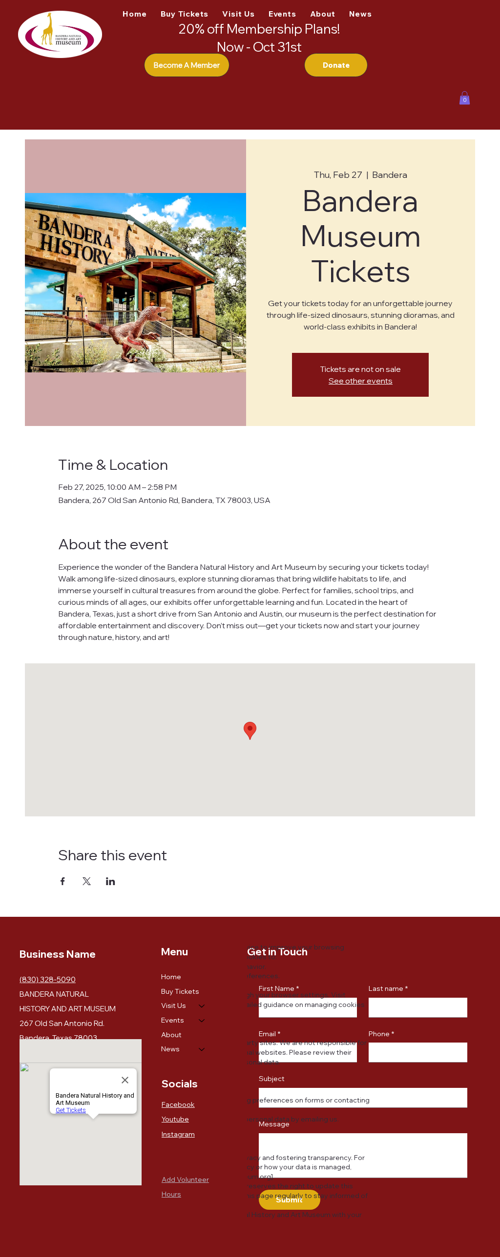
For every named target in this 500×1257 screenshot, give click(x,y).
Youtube (175, 1119)
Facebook (178, 1104)
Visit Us (173, 1005)
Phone (381, 1033)
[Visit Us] (202, 1006)
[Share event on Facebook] (62, 881)
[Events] (202, 1020)
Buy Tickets (180, 991)
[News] (202, 1049)
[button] (464, 97)
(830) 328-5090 (48, 979)
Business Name (58, 954)
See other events (361, 381)
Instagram (178, 1134)
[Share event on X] (86, 881)
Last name (388, 988)
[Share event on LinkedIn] (110, 881)
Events (172, 1020)
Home (171, 976)
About (171, 1034)
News (170, 1048)
